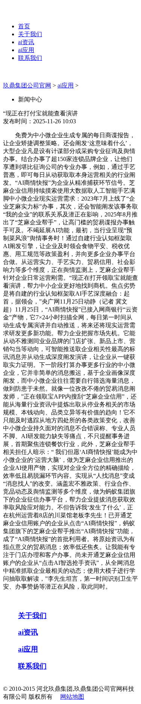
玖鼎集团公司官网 (27, 85)
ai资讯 (26, 42)
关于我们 (30, 34)
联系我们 (30, 58)
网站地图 (72, 696)
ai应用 (26, 50)
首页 (24, 26)
